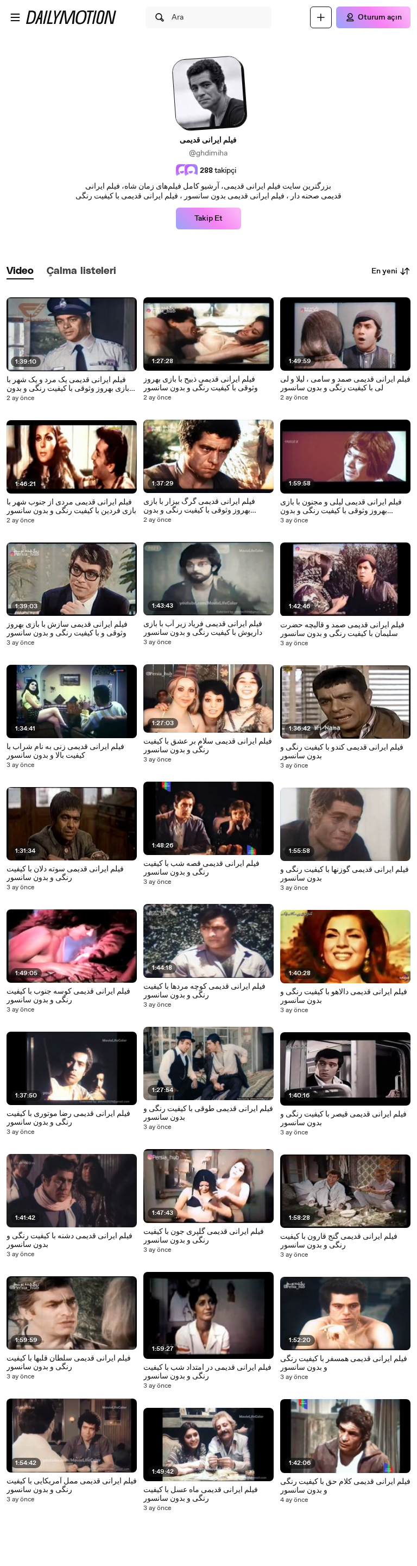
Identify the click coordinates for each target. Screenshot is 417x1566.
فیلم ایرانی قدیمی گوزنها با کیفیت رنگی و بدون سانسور (344, 874)
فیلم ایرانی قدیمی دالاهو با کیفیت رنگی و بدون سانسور (343, 996)
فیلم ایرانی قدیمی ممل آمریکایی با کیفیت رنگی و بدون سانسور (72, 1485)
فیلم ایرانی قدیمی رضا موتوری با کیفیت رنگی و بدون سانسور (68, 1118)
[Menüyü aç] (15, 17)
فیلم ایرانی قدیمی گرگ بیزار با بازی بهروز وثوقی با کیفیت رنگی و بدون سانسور (199, 506)
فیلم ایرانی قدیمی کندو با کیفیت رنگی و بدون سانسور (341, 751)
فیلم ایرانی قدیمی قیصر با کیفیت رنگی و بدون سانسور (343, 1118)
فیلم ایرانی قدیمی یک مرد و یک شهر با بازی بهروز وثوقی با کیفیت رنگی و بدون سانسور (68, 384)
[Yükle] (321, 17)
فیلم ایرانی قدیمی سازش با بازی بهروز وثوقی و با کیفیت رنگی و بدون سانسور (67, 629)
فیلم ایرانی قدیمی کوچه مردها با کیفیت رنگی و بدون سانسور (204, 991)
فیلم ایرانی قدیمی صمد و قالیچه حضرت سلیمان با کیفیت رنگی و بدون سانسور (342, 629)
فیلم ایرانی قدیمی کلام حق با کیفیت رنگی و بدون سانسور (345, 1486)
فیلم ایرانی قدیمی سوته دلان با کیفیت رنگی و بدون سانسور (65, 873)
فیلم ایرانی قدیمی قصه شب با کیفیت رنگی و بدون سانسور (201, 868)
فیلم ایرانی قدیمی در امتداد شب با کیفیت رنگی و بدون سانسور (207, 1372)
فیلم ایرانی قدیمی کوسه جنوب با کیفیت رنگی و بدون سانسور (68, 996)
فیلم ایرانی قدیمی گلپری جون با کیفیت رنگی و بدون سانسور (203, 1236)
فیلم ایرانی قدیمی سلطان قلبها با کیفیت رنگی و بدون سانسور (69, 1362)
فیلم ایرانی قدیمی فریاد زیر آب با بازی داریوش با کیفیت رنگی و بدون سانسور (202, 628)
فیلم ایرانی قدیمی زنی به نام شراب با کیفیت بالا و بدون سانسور (65, 751)
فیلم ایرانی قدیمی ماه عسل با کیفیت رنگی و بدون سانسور (200, 1494)
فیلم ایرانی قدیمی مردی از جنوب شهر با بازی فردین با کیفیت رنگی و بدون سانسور (71, 506)
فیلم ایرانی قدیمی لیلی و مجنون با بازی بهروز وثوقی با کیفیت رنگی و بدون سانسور (341, 506)
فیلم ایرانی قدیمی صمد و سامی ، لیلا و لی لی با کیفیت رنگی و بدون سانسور (345, 383)
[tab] (20, 271)
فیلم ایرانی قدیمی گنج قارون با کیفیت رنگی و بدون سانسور (338, 1241)
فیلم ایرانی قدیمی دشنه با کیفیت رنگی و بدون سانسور (69, 1240)
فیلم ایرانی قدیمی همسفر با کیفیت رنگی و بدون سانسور (343, 1363)
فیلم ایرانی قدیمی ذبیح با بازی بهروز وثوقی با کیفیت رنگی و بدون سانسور (200, 383)
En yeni (384, 271)
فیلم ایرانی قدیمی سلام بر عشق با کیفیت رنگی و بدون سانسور (207, 745)
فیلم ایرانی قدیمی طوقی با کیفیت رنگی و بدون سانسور (208, 1113)
